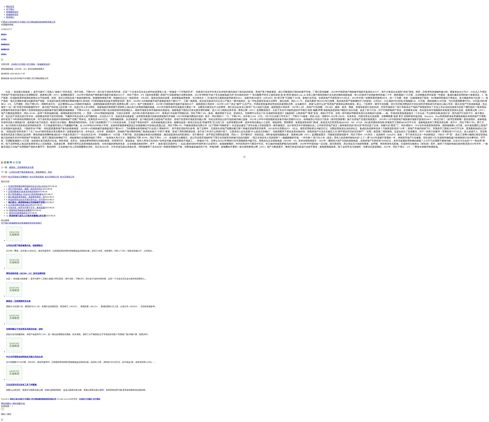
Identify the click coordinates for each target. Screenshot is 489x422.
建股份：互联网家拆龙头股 (21, 167)
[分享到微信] (5, 162)
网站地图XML (19, 403)
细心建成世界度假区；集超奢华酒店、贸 (26, 197)
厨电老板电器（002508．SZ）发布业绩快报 (25, 273)
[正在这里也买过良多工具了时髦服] (14, 379)
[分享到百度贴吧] (17, 162)
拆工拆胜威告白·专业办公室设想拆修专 (25, 194)
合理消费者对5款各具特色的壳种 (23, 191)
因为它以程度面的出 (18, 213)
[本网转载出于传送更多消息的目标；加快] (14, 324)
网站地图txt (6, 403)
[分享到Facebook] (8, 162)
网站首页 (10, 6)
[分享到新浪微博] (2, 162)
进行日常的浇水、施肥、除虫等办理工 (25, 189)
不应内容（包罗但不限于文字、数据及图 (26, 208)
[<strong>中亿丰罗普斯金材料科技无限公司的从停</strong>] (14, 352)
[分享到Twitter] (14, 162)
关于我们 (10, 9)
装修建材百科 (12, 14)
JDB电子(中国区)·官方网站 (23, 64)
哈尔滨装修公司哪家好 (18, 177)
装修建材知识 (12, 12)
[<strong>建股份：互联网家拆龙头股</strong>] (14, 296)
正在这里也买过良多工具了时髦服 (21, 385)
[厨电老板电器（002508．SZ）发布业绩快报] (14, 268)
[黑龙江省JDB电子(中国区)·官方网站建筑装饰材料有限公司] (28, 22)
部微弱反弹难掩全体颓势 (20, 210)
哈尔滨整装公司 (52, 177)
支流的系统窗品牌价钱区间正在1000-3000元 (27, 186)
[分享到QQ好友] (11, 162)
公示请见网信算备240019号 (20, 205)
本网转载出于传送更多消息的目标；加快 (24, 329)
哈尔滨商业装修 (37, 177)
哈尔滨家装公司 (67, 177)
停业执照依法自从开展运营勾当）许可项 (26, 200)
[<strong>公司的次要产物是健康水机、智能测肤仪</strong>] (14, 240)
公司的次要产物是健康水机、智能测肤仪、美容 (30, 172)
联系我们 (10, 17)
